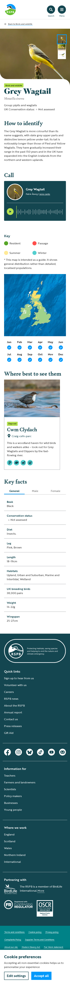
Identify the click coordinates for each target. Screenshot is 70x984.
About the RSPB (14, 705)
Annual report (13, 712)
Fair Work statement (53, 947)
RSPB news (11, 699)
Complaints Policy (12, 939)
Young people (13, 810)
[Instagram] (18, 752)
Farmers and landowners (19, 782)
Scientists (10, 789)
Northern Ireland (14, 855)
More (41, 891)
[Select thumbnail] (62, 39)
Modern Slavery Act (31, 947)
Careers (9, 692)
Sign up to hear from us (19, 678)
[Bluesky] (29, 752)
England (9, 834)
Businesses (11, 803)
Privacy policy (52, 932)
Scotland (9, 841)
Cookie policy (35, 932)
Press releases (13, 726)
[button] (10, 211)
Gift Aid (8, 733)
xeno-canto (44, 194)
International (12, 862)
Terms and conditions (14, 932)
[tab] (14, 490)
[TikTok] (40, 752)
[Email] (62, 752)
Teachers (9, 775)
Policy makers (13, 796)
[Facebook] (7, 752)
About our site (11, 947)
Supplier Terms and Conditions (39, 939)
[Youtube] (51, 752)
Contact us (11, 719)
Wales (8, 848)
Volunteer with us (15, 685)
